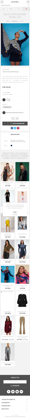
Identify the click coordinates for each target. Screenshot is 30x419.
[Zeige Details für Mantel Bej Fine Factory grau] (8, 351)
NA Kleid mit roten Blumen (7, 336)
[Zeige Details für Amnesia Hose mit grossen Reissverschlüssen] (22, 325)
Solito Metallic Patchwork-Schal (22, 183)
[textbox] (13, 5)
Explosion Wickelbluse (7, 260)
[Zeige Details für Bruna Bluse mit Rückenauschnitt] (8, 222)
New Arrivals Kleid (22, 260)
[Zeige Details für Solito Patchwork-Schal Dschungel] (8, 171)
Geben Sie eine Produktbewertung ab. (10, 71)
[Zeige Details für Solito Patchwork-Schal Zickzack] (8, 274)
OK (15, 212)
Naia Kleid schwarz (22, 311)
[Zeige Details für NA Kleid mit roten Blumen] (8, 325)
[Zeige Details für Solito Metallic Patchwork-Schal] (22, 171)
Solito (8, 92)
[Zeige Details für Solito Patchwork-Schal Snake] (22, 274)
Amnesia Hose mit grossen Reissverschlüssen (22, 337)
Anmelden (11, 9)
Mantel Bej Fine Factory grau (8, 363)
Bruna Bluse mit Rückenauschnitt (7, 234)
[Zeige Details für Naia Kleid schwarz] (22, 300)
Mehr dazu (15, 214)
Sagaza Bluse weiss (22, 234)
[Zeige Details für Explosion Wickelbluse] (8, 249)
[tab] (15, 134)
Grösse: (4, 104)
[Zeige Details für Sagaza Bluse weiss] (22, 222)
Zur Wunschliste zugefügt (13, 118)
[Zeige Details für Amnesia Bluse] (8, 300)
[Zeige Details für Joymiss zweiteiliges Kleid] (8, 197)
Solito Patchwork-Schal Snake (22, 286)
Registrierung (3, 9)
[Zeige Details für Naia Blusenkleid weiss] (22, 197)
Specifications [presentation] (15, 134)
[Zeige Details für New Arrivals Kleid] (22, 249)
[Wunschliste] (18, 9)
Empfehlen (17, 118)
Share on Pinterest (18, 128)
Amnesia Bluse (7, 311)
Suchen (28, 5)
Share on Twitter (15, 128)
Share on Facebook (12, 128)
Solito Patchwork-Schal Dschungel (8, 183)
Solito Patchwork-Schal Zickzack (8, 286)
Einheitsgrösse (7, 107)
